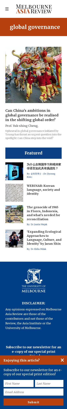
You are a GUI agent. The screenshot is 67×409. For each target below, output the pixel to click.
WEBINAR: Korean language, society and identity (43, 190)
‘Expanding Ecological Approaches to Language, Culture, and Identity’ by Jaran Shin (44, 237)
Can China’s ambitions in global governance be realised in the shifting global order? (31, 115)
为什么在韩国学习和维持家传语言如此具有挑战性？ (44, 166)
